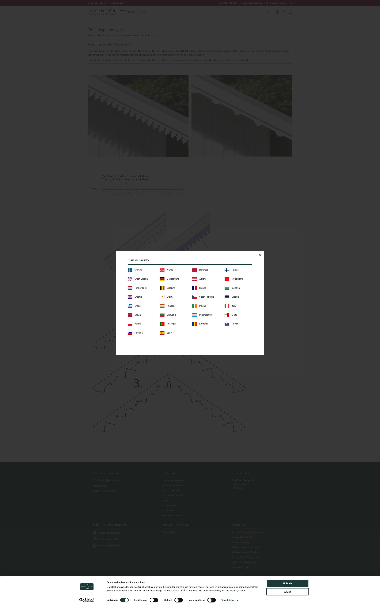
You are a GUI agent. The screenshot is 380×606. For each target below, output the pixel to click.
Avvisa (287, 592)
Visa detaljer (227, 600)
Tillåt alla (287, 583)
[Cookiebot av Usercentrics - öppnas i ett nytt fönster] (87, 600)
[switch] (154, 600)
